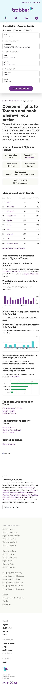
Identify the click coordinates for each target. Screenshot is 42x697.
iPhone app (7, 653)
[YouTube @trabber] (15, 684)
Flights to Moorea (8, 428)
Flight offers (7, 628)
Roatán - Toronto (8, 411)
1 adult (6, 74)
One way (19, 30)
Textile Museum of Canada (19, 497)
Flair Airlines (29, 157)
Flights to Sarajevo (9, 567)
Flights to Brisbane (9, 551)
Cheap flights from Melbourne (13, 576)
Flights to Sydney (8, 529)
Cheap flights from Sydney (12, 573)
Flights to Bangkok (9, 539)
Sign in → (36, 2)
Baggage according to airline (12, 598)
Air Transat (10, 211)
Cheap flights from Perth (11, 579)
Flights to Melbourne (9, 532)
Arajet (8, 229)
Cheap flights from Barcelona (13, 589)
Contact (5, 662)
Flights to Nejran (8, 432)
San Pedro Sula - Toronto (12, 408)
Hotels (5, 631)
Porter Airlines (11, 216)
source (4, 476)
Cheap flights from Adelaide (12, 586)
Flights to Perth (8, 564)
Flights (5, 625)
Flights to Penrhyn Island (11, 430)
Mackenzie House (9, 500)
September (6, 604)
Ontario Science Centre (18, 495)
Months (5, 601)
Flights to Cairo (7, 561)
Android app (7, 650)
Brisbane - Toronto (9, 413)
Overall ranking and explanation (13, 248)
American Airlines (12, 243)
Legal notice (6, 678)
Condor (9, 225)
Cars (4, 634)
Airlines (5, 595)
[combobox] (21, 35)
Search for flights (21, 88)
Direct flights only (10, 69)
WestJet (9, 220)
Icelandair (10, 234)
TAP (8, 238)
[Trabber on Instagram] (4, 684)
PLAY (8, 202)
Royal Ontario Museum (18, 493)
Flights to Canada (8, 444)
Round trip (8, 30)
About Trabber (8, 643)
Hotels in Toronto (11, 507)
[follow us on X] (11, 684)
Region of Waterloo (31, 274)
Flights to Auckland (9, 542)
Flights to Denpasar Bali (11, 536)
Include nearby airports (12, 41)
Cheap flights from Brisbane (12, 582)
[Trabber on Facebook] (7, 684)
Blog (4, 647)
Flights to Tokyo (8, 554)
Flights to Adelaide (9, 545)
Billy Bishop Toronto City (11, 271)
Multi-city (29, 30)
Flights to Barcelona (9, 557)
